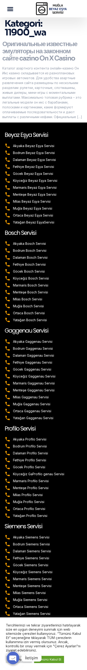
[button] (10, 9)
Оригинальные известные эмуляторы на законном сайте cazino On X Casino (39, 51)
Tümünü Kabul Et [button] (49, 659)
